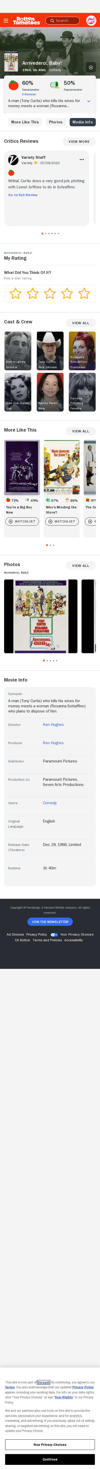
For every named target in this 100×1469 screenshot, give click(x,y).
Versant (43, 1382)
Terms (10, 1387)
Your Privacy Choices (77, 934)
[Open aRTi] (91, 20)
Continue (50, 1459)
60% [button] (28, 83)
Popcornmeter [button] (73, 89)
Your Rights (64, 1397)
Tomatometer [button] (30, 89)
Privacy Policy (83, 1387)
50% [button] (69, 83)
